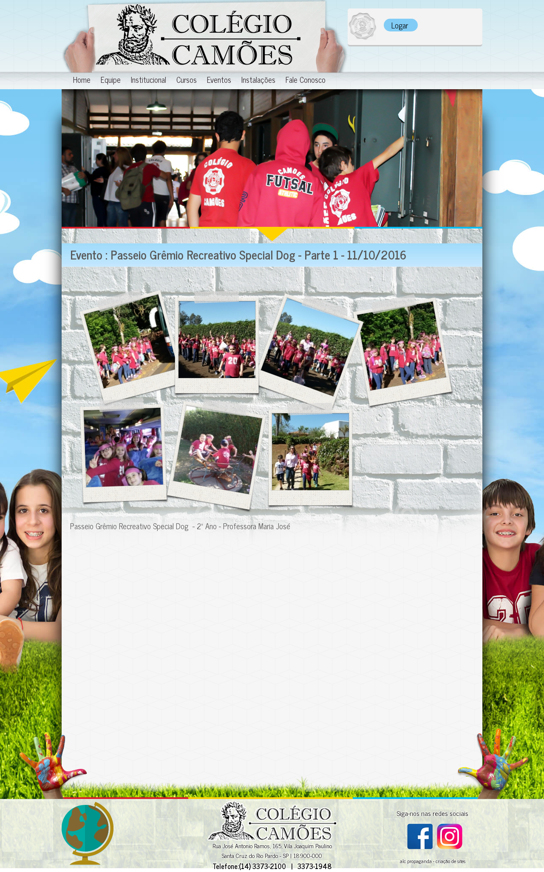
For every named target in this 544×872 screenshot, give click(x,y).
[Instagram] (449, 846)
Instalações (258, 80)
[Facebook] (420, 846)
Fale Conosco (306, 80)
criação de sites (450, 861)
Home (82, 80)
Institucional (148, 80)
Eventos (219, 80)
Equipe (111, 80)
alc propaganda (416, 861)
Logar (399, 25)
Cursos (186, 80)
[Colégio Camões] (205, 36)
